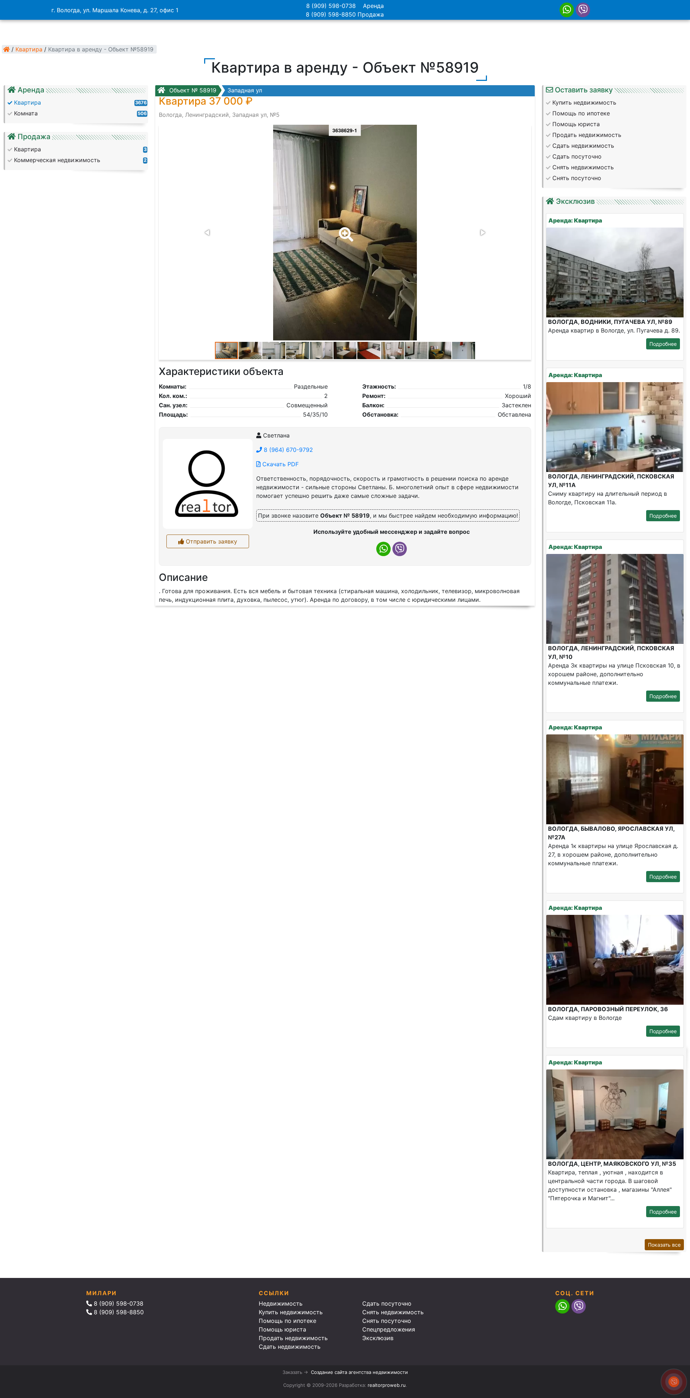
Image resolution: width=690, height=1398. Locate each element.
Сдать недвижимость (290, 1346)
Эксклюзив (378, 1338)
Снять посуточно (386, 1320)
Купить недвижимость (291, 1312)
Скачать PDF (280, 464)
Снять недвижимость (393, 1312)
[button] (344, 229)
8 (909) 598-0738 (331, 5)
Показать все (664, 1245)
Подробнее (663, 344)
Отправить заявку (210, 541)
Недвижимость (281, 1303)
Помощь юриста (282, 1329)
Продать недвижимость (293, 1338)
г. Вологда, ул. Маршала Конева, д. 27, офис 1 (114, 10)
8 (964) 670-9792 (287, 449)
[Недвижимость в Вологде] (6, 49)
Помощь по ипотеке (287, 1320)
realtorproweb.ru (387, 1385)
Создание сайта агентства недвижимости (359, 1372)
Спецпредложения (388, 1329)
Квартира (28, 49)
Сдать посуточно (386, 1303)
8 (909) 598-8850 (331, 14)
